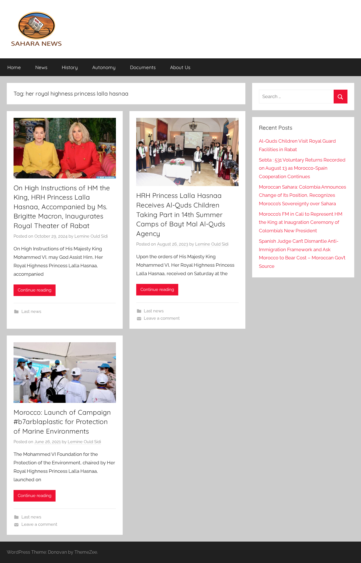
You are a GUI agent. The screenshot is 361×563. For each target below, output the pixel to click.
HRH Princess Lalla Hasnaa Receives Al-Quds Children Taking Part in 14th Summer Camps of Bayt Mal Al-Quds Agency (180, 214)
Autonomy (104, 67)
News (41, 67)
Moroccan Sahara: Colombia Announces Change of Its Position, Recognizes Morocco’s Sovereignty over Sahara (302, 195)
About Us (180, 67)
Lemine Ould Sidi (91, 236)
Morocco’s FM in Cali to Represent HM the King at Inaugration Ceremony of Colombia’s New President (300, 222)
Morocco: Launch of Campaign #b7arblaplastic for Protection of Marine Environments (62, 421)
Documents (143, 67)
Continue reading (34, 290)
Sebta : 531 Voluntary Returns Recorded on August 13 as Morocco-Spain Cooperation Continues (302, 168)
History (70, 67)
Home (14, 67)
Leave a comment (162, 318)
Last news (31, 311)
